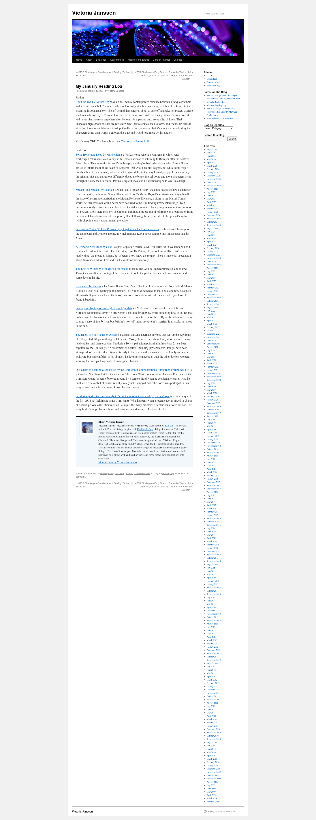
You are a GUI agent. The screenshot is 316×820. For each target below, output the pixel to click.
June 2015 (211, 570)
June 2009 (211, 788)
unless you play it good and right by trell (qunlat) (104, 308)
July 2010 (211, 745)
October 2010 (213, 735)
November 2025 (214, 178)
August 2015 (212, 564)
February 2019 (213, 435)
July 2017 (211, 495)
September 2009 (214, 778)
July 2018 (211, 458)
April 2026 (211, 162)
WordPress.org (213, 85)
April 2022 (211, 320)
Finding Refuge (145, 429)
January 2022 (212, 330)
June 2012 (211, 669)
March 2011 (212, 719)
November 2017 (214, 485)
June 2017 (211, 498)
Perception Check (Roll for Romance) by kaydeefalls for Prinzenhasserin (117, 229)
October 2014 (213, 590)
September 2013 (214, 620)
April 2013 (211, 636)
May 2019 (211, 425)
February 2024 (213, 248)
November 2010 (214, 732)
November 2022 (214, 297)
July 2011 (211, 706)
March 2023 (212, 284)
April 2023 (211, 280)
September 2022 (214, 304)
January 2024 (212, 251)
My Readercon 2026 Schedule (220, 118)
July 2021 (211, 350)
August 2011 (212, 702)
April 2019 (211, 429)
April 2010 (211, 755)
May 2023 (211, 277)
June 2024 (211, 234)
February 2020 (213, 396)
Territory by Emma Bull (135, 141)
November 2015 (214, 554)
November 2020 (214, 376)
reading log (168, 473)
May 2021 (211, 356)
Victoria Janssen (94, 12)
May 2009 (211, 791)
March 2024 (212, 244)
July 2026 (211, 152)
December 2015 (213, 551)
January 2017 (212, 514)
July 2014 (211, 597)
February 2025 (213, 208)
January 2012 (212, 686)
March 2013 (212, 640)
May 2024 (211, 238)
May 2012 (211, 673)
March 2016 (212, 541)
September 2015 (214, 561)
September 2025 (214, 185)
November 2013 (214, 613)
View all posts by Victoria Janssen (117, 462)
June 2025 (211, 195)
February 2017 (213, 511)
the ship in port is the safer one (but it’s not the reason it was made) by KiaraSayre (123, 396)
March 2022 (212, 323)
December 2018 (213, 442)
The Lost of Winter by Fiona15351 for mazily (102, 269)
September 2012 (214, 659)
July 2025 (211, 192)
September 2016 (214, 524)
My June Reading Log (216, 105)
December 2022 (213, 294)
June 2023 (211, 274)
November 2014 (214, 587)
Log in (209, 75)
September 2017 (214, 488)
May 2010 (211, 752)
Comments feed (213, 82)
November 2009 (214, 771)
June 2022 (211, 313)
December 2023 (213, 254)
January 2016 (212, 547)
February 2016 (213, 544)
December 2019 (213, 402)
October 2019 (213, 409)
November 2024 (214, 218)
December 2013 (213, 610)
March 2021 (212, 363)
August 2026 (212, 149)
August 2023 (212, 267)
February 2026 (213, 168)
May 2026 (211, 159)
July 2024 (211, 231)
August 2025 (212, 188)
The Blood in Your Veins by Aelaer (96, 334)
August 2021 (212, 346)
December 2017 (213, 481)
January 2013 (212, 646)
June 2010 (211, 748)
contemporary (107, 473)
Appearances (117, 59)
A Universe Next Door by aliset (94, 247)
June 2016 (211, 531)
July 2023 (211, 271)
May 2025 (211, 198)
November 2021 (214, 337)
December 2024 (213, 215)
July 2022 (211, 310)
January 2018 (212, 478)
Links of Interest (161, 59)
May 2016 (211, 534)
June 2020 (211, 386)
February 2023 (213, 287)
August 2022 (212, 307)
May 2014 (211, 603)
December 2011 (213, 689)
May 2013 (211, 633)
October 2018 (213, 449)
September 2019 (214, 412)
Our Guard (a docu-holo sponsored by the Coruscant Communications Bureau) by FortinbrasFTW (132, 370)
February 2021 (213, 366)
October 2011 (213, 696)
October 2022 (213, 300)
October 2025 (213, 182)
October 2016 (213, 521)
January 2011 (212, 725)
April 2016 (211, 537)
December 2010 (213, 729)
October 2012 (213, 656)
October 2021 (213, 340)
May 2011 (211, 712)
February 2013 (213, 643)
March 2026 (212, 165)
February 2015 (213, 580)
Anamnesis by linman (88, 286)
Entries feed (212, 78)
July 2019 (211, 419)
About (89, 59)
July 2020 (211, 383)
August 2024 (212, 228)
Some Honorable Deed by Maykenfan (98, 154)
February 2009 (213, 801)
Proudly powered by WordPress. (221, 811)
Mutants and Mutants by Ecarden (95, 189)
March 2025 (212, 205)
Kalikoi (169, 425)
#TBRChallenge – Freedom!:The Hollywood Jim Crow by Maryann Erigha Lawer (222, 111)
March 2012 (212, 679)
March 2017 (212, 508)
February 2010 (213, 762)
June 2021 (211, 353)
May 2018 (211, 465)
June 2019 (211, 422)
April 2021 (211, 360)
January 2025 (212, 211)
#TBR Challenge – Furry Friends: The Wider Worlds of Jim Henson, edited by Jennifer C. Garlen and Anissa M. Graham (164, 75)
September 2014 (214, 593)
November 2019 (214, 406)
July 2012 (211, 666)
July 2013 (211, 626)
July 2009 (211, 785)
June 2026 (211, 155)
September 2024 (214, 224)
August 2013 (212, 623)
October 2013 (213, 617)
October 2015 (213, 557)
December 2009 (213, 768)
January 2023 (212, 290)
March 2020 (212, 393)
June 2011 (211, 709)
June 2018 (211, 462)
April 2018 (211, 468)
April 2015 (211, 577)
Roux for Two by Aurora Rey (93, 102)
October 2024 (213, 221)
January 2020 (212, 399)
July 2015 (211, 567)
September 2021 (214, 343)
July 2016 (211, 528)
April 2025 (211, 201)
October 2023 (213, 261)
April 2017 (211, 505)
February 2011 (213, 722)
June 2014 (211, 600)
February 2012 (213, 682)
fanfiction (119, 473)
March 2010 (212, 758)
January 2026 (212, 172)
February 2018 (213, 475)
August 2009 (212, 781)
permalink (81, 476)
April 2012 (211, 676)
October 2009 (213, 775)
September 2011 (214, 699)
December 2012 (213, 649)
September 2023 (214, 264)
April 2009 (211, 794)
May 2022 (211, 317)
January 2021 (212, 369)
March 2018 (212, 472)
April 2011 (211, 715)
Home (79, 59)
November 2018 (214, 445)
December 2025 (213, 175)
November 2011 (214, 692)
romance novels (142, 473)
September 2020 (214, 379)
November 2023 (214, 257)
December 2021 (213, 333)
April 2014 (211, 607)
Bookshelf (101, 59)
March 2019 (212, 432)
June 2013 (211, 630)
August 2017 (212, 491)
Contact (178, 59)
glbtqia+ (129, 473)
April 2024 (211, 241)
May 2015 (211, 574)
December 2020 (213, 373)
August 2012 (212, 663)
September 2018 (214, 452)
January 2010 (212, 765)
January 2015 (212, 584)
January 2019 (212, 439)
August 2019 (212, 416)
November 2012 (214, 653)
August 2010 (212, 742)
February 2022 (213, 327)
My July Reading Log (216, 101)
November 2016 (214, 518)
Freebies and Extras (138, 59)
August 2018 (212, 455)
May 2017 (211, 501)
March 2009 (212, 798)
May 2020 (211, 389)
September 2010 (214, 738)
